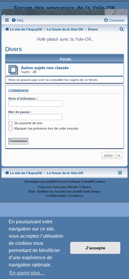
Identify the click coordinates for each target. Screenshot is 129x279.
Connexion (18, 91)
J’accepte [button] (95, 247)
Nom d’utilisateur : (23, 98)
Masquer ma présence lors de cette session (45, 128)
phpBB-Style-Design (86, 191)
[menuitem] (17, 20)
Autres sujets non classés (45, 68)
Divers (13, 49)
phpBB (51, 181)
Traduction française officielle (58, 187)
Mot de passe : (20, 112)
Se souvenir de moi (27, 123)
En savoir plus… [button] (27, 272)
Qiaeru (86, 187)
